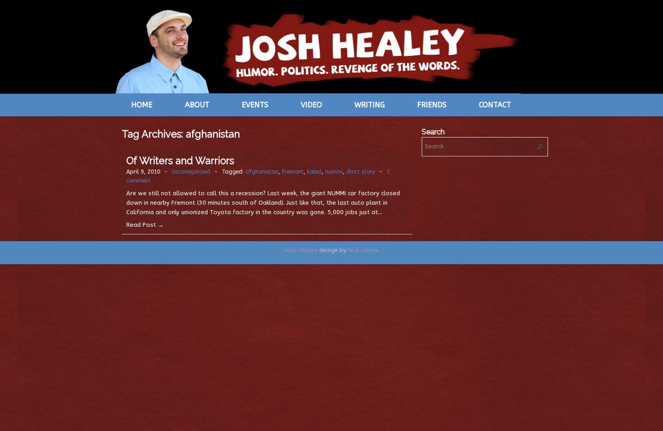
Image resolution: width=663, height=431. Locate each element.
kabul (314, 172)
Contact (495, 105)
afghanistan (261, 172)
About (197, 105)
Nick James (363, 250)
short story (360, 172)
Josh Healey (300, 250)
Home (141, 105)
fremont (293, 172)
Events (255, 105)
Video (311, 105)
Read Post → (145, 224)
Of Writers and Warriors (180, 160)
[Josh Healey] (318, 50)
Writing (370, 105)
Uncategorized (191, 172)
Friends (432, 105)
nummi (334, 172)
